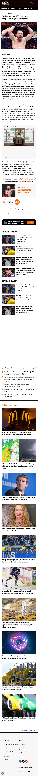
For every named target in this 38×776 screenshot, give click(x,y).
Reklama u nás (22, 744)
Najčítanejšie (8, 368)
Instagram (29, 181)
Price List (21, 755)
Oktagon (4, 8)
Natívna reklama (23, 757)
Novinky (14, 8)
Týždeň (33, 368)
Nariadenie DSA (7, 759)
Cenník (20, 752)
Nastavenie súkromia (8, 751)
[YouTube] (26, 761)
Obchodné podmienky (24, 749)
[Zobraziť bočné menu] (36, 8)
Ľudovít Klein (14, 209)
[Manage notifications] (2, 773)
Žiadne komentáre (5, 202)
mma (20, 209)
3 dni (21, 368)
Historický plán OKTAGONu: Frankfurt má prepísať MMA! (19, 390)
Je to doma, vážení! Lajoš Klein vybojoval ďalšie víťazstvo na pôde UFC (24, 191)
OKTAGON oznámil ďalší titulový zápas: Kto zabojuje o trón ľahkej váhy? (17, 385)
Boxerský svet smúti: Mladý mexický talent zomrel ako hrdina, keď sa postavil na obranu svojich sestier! (19, 379)
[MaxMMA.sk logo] (4, 3)
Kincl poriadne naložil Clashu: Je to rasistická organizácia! (18, 396)
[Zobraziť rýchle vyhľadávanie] (32, 8)
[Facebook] (20, 761)
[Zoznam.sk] (23, 771)
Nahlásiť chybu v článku (8, 213)
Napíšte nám (6, 756)
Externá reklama (22, 747)
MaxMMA (25, 179)
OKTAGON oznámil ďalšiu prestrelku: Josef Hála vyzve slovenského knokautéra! (24, 249)
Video (19, 8)
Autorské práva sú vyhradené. (25, 767)
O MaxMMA (7, 741)
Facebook (22, 181)
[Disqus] (19, 341)
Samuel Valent (6, 54)
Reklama (21, 741)
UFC (9, 8)
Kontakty (6, 748)
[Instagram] (23, 761)
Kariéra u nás (6, 754)
